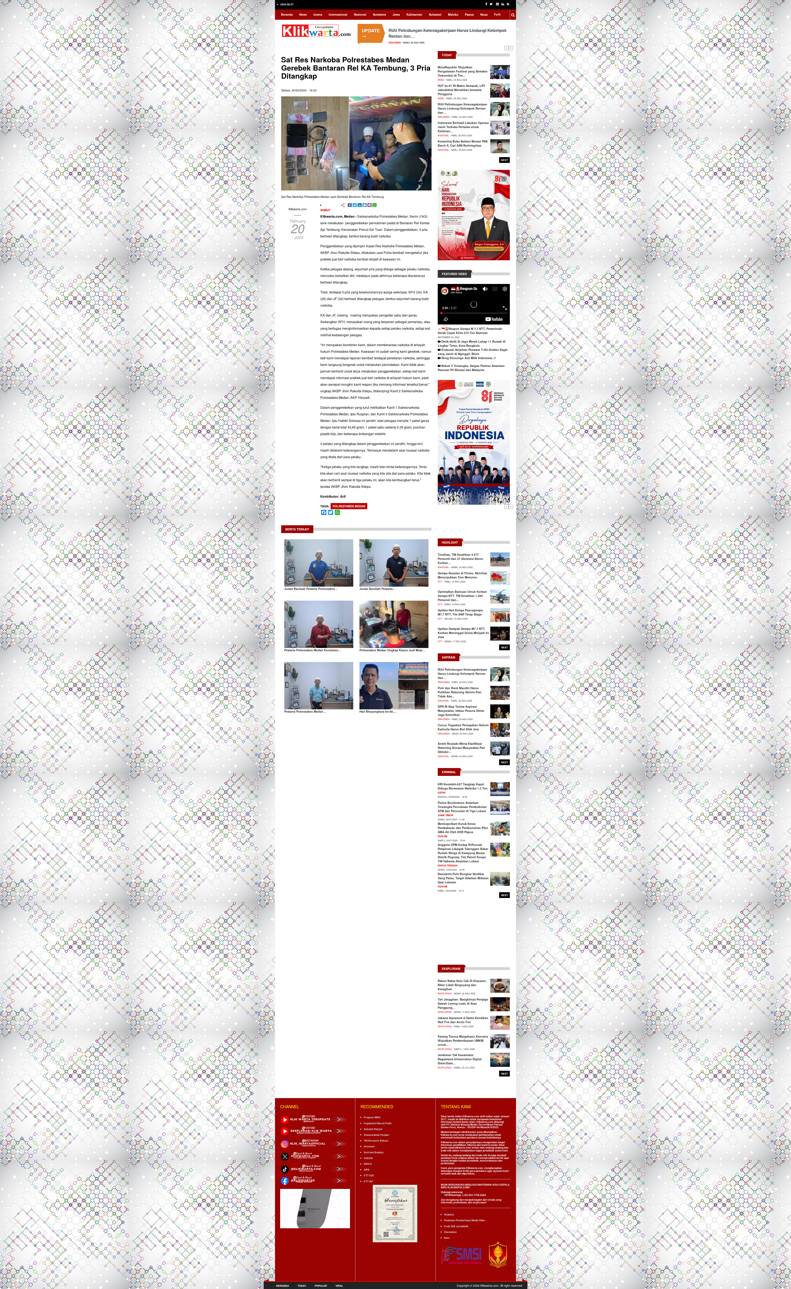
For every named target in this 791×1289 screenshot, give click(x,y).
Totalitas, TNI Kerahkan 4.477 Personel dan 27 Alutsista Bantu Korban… (460, 558)
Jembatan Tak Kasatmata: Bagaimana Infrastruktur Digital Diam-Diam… (460, 1059)
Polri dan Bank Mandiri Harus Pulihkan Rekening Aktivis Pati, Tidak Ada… (460, 692)
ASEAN (368, 1158)
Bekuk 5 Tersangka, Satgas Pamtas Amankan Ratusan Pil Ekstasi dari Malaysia (471, 368)
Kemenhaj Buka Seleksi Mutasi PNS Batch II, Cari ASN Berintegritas (463, 143)
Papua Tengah (448, 865)
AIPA (367, 1169)
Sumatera (379, 14)
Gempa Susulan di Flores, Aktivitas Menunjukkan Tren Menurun (462, 575)
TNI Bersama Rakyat (376, 1140)
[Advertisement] (474, 524)
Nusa (484, 14)
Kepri (441, 792)
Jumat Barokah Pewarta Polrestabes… (311, 589)
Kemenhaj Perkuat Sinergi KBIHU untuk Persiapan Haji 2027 (445, 30)
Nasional (360, 14)
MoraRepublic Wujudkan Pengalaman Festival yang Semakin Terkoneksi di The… (463, 71)
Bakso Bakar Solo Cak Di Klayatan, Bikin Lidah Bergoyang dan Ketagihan (462, 985)
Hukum (442, 836)
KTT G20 (369, 1175)
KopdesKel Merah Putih (377, 1123)
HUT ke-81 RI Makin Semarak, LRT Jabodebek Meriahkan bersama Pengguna (461, 90)
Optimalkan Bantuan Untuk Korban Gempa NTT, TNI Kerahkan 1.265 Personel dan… (462, 596)
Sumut (325, 210)
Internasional (338, 14)
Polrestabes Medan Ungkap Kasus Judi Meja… (392, 650)
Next (511, 48)
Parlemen (444, 116)
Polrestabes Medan (349, 506)
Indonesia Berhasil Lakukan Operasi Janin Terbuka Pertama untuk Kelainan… (463, 127)
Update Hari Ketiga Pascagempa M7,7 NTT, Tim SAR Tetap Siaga (460, 612)
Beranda (287, 14)
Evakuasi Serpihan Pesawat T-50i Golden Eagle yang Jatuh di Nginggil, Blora (473, 352)
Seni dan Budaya (374, 1152)
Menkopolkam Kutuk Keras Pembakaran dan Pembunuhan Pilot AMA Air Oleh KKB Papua (463, 828)
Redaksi (449, 1214)
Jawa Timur (445, 815)
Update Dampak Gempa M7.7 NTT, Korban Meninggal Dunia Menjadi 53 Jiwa (463, 633)
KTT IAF (368, 1181)
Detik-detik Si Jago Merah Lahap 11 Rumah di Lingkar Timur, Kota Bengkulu (471, 343)
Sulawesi (435, 14)
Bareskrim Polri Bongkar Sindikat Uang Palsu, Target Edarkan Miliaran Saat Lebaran (463, 878)
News (303, 14)
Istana (318, 14)
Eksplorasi (445, 993)
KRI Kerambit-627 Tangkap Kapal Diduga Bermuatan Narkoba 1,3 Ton (463, 786)
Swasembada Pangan (376, 1135)
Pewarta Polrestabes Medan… (305, 711)
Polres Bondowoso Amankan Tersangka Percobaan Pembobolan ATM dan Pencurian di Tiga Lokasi (462, 807)
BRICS (368, 1164)
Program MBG (372, 1117)
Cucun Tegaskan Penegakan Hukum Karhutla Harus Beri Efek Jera (463, 727)
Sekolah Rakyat (373, 1129)
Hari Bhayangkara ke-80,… (378, 711)
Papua (469, 14)
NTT (440, 581)
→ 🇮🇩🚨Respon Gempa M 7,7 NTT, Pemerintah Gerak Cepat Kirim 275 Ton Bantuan (470, 331)
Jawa (396, 14)
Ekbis (441, 79)
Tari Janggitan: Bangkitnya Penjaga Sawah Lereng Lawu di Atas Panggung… (463, 1003)
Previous (506, 48)
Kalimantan (414, 14)
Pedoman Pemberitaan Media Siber (464, 1220)
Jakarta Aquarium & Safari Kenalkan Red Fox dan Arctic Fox (463, 1020)
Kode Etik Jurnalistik (456, 1226)
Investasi (369, 1146)
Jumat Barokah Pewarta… (377, 589)
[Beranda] (317, 30)
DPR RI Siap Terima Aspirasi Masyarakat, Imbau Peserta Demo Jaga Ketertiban (461, 710)
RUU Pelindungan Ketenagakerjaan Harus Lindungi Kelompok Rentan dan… (462, 108)
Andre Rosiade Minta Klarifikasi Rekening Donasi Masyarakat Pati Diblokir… (461, 747)
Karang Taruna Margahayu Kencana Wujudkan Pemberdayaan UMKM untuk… (463, 1040)
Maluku (453, 14)
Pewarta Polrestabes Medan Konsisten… (312, 650)
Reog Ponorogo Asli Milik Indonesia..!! (468, 358)
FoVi (497, 14)
